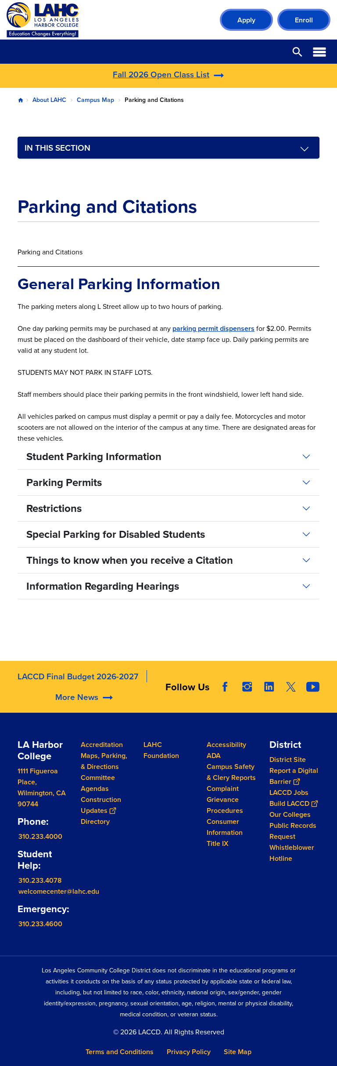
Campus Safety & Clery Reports (231, 772)
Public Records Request (292, 830)
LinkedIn (269, 686)
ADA (214, 756)
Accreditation (102, 745)
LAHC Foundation (161, 750)
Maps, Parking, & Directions (104, 761)
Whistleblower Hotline (291, 852)
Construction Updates (101, 805)
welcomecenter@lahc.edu (58, 891)
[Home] (102, 19)
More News (76, 697)
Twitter (291, 686)
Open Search (297, 52)
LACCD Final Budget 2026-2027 (78, 676)
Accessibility (226, 745)
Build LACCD (289, 803)
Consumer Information (225, 827)
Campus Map (95, 99)
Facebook (225, 686)
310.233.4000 (40, 836)
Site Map (237, 1052)
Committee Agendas (98, 783)
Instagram (247, 686)
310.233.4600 (40, 924)
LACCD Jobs (288, 792)
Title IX (218, 843)
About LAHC (49, 99)
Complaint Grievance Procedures (225, 799)
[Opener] (328, 704)
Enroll (304, 20)
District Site (287, 759)
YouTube (312, 686)
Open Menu (319, 52)
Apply (246, 20)
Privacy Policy (189, 1052)
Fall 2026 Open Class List (161, 74)
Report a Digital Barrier (293, 776)
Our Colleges (290, 814)
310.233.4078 (40, 880)
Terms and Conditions (120, 1052)
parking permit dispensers (213, 328)
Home (21, 100)
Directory (95, 821)
